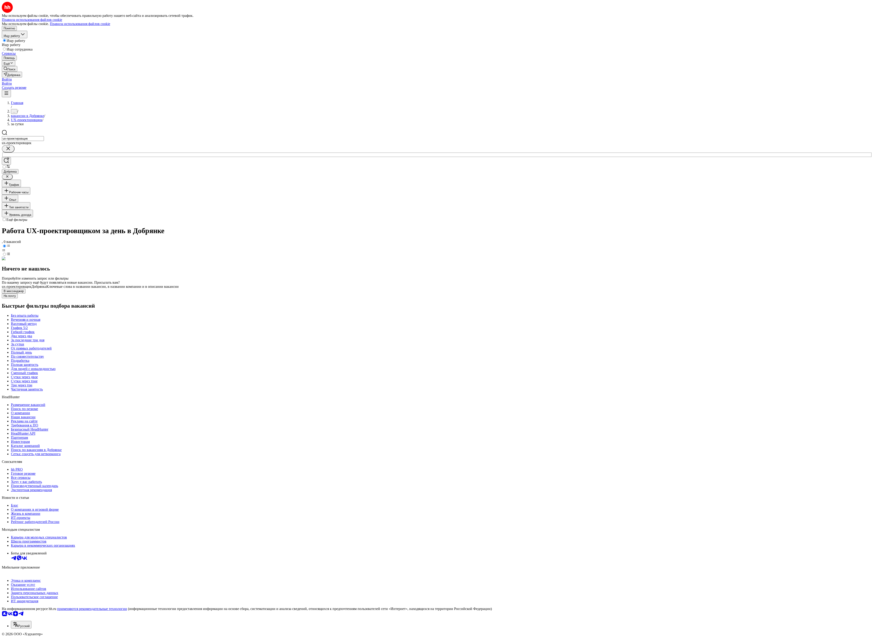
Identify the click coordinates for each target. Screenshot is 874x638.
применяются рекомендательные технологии (92, 609)
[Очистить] (8, 149)
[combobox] (23, 138)
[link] (9, 69)
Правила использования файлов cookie (80, 24)
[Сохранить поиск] (6, 161)
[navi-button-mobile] (6, 93)
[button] (7, 79)
